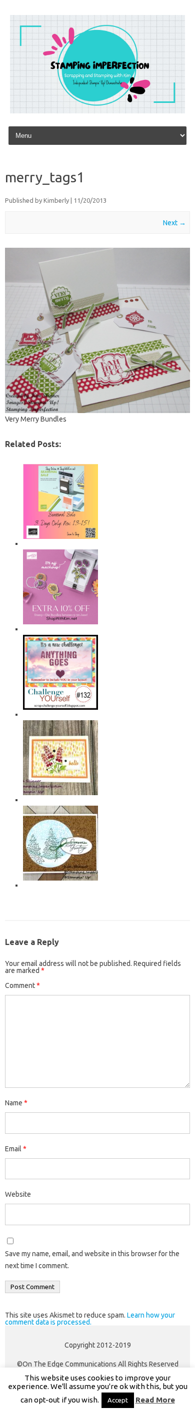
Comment (22, 985)
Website (18, 1194)
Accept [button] (118, 1400)
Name (16, 1103)
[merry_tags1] (97, 330)
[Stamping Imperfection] (97, 111)
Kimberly (56, 200)
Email (15, 1149)
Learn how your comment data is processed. (90, 1318)
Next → (174, 223)
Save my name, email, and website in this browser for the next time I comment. (92, 1260)
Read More (155, 1400)
